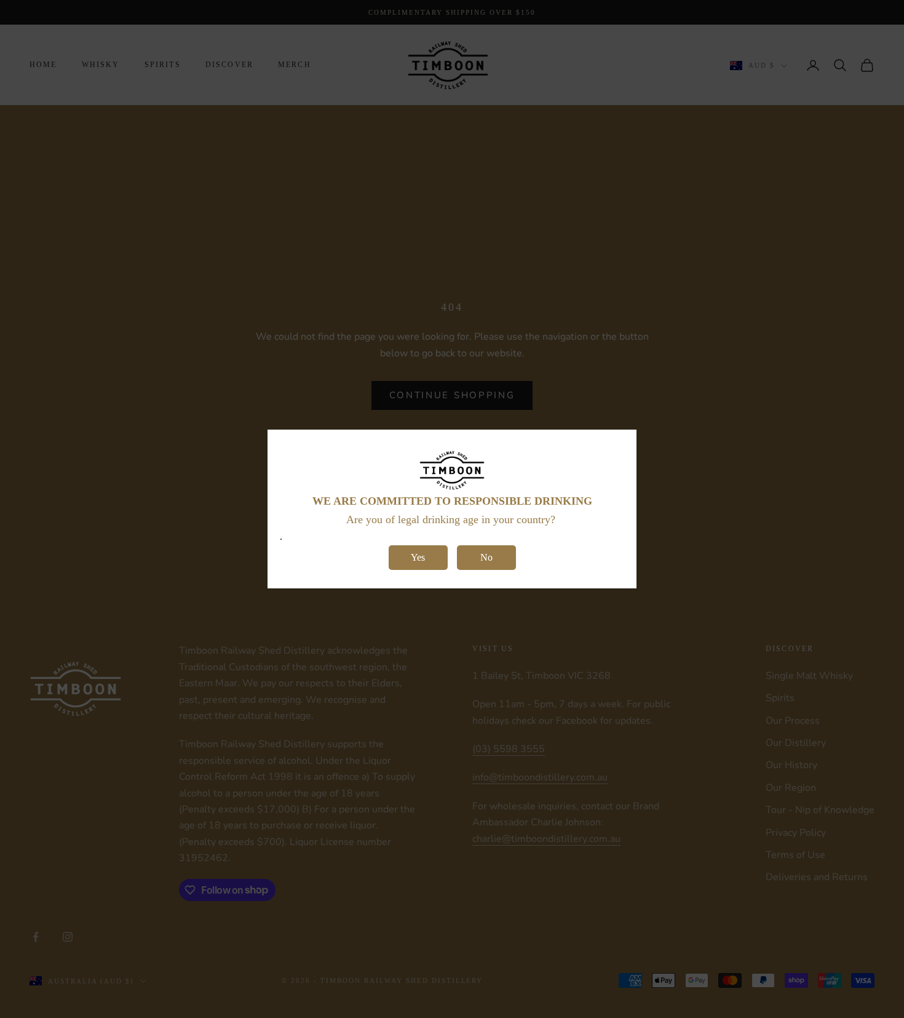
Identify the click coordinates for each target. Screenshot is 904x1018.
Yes (418, 557)
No (486, 557)
